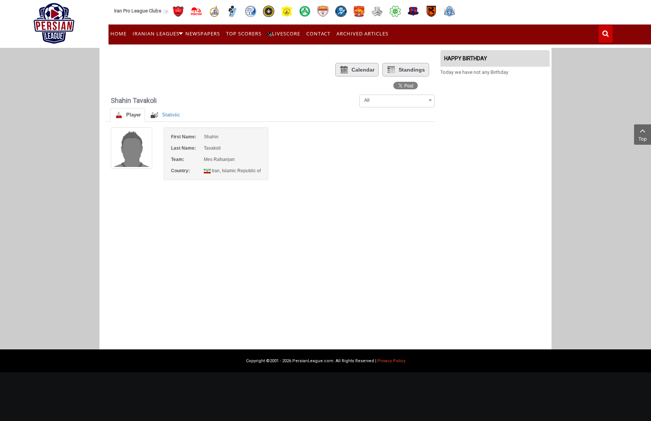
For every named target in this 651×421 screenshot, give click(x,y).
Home (118, 33)
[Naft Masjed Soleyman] (214, 11)
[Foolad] (323, 11)
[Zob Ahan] (304, 11)
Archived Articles (362, 33)
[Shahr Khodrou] (359, 11)
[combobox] (397, 100)
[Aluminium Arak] (449, 11)
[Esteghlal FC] (250, 11)
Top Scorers (243, 33)
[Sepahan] (268, 11)
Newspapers (202, 33)
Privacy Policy (391, 360)
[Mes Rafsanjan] (431, 11)
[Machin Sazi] (395, 11)
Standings (412, 70)
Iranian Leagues (156, 33)
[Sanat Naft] (286, 11)
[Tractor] (196, 11)
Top (643, 139)
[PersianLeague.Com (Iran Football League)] (54, 21)
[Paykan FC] (232, 11)
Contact (318, 33)
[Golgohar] (341, 11)
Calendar (362, 70)
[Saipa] (377, 11)
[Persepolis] (178, 11)
